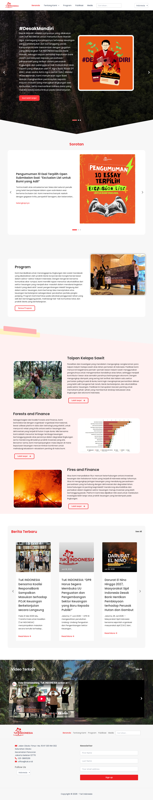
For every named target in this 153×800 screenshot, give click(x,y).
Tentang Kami (50, 5)
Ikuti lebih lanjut (29, 98)
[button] (72, 120)
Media (90, 5)
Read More (23, 636)
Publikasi (79, 5)
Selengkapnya (22, 203)
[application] (58, 5)
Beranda (36, 5)
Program (67, 5)
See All (138, 531)
